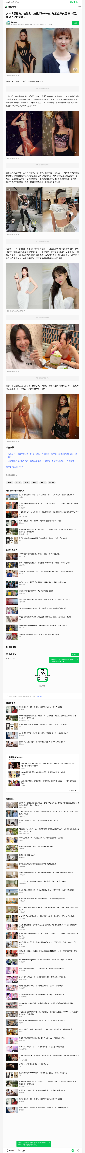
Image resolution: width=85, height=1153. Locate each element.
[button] (10, 1150)
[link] (18, 1150)
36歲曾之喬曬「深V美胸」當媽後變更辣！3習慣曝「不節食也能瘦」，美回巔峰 (41, 461)
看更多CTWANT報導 (15, 467)
